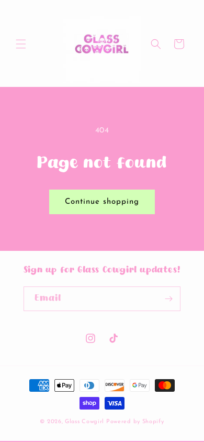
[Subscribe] (168, 298)
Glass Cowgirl (85, 422)
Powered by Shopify (135, 422)
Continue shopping (102, 202)
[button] (20, 44)
